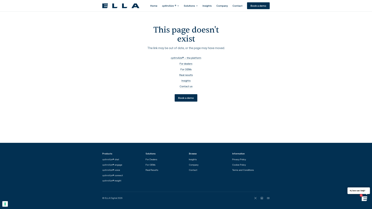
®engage (112, 164)
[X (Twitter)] (255, 198)
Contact (237, 5)
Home (153, 5)
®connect (112, 175)
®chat (110, 159)
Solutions (189, 5)
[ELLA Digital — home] (120, 5)
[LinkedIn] (261, 198)
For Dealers (151, 159)
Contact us (186, 86)
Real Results (152, 170)
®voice (111, 170)
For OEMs (186, 69)
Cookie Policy (239, 164)
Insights (207, 5)
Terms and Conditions (243, 170)
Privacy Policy (239, 159)
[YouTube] (268, 198)
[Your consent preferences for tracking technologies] (5, 204)
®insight (111, 180)
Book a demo (258, 5)
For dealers (186, 63)
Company (222, 5)
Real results (186, 75)
